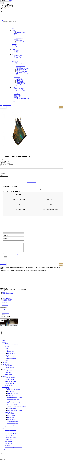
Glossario (4, 428)
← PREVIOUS (3, 264)
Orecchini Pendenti (11, 358)
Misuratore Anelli (9, 441)
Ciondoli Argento (11, 417)
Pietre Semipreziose (9, 367)
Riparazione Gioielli (9, 379)
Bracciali (7, 346)
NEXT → (61, 264)
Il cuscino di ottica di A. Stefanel (14, 397)
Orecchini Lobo (10, 356)
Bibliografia (7, 445)
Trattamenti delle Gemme (10, 435)
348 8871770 (9, 0)
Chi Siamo (4, 309)
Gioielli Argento (8, 412)
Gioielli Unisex (8, 374)
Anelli (6, 343)
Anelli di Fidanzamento (12, 344)
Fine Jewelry (5, 362)
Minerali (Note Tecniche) (10, 437)
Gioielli (4, 342)
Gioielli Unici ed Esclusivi (11, 381)
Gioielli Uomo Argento (12, 423)
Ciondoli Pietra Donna (7, 105)
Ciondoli (7, 348)
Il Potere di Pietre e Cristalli (13, 402)
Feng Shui (9, 401)
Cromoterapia (10, 395)
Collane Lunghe (11, 353)
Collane (6, 350)
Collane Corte (10, 351)
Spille (6, 360)
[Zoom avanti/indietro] (0, 459)
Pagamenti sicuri (5, 301)
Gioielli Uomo (33, 177)
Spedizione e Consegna (7, 299)
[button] (31, 182)
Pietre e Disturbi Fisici (12, 404)
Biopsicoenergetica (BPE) (13, 399)
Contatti (4, 450)
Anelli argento (10, 413)
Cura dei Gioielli (8, 439)
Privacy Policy (15, 254)
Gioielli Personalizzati (10, 377)
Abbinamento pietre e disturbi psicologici (16, 406)
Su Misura (4, 376)
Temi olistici (8, 388)
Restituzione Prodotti (6, 300)
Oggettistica (7, 426)
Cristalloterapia (10, 391)
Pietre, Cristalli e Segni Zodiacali (14, 410)
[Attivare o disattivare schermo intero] (1, 459)
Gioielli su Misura (9, 385)
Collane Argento (11, 419)
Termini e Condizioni (6, 298)
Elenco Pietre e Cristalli (12, 393)
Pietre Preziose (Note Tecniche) (12, 432)
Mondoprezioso (5, 387)
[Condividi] (2, 459)
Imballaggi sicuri (5, 302)
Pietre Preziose (5, 310)
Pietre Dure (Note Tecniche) (11, 433)
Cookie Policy (5, 305)
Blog (3, 449)
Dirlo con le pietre (11, 408)
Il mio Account (5, 312)
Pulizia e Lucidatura (9, 383)
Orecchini (7, 355)
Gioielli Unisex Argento (12, 421)
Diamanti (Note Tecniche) (11, 430)
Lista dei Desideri (5, 313)
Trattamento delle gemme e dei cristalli (13, 447)
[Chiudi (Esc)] (4, 459)
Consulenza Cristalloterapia (13, 389)
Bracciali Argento (11, 415)
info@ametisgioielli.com (8, 293)
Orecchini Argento (11, 425)
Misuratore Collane (9, 443)
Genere (4, 369)
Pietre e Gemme (6, 364)
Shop (3, 340)
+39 (5, 292)
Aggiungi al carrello (3, 176)
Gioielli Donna (27, 177)
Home (1, 105)
